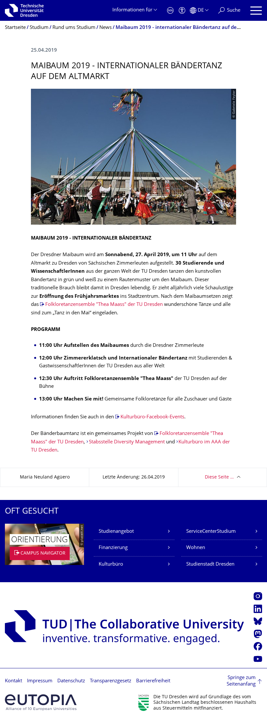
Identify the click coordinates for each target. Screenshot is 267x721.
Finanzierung (113, 547)
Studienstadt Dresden (210, 564)
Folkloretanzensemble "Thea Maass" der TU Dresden (104, 304)
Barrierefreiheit (153, 681)
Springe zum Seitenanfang (241, 681)
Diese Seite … (219, 477)
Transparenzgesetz (110, 681)
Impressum (39, 681)
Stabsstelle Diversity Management (127, 442)
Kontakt (13, 681)
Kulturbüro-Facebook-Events (152, 417)
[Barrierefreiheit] (182, 10)
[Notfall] (170, 10)
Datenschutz (71, 681)
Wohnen (195, 547)
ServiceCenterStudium (211, 531)
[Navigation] (256, 10)
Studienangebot (116, 531)
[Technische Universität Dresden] (24, 10)
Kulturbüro (111, 564)
